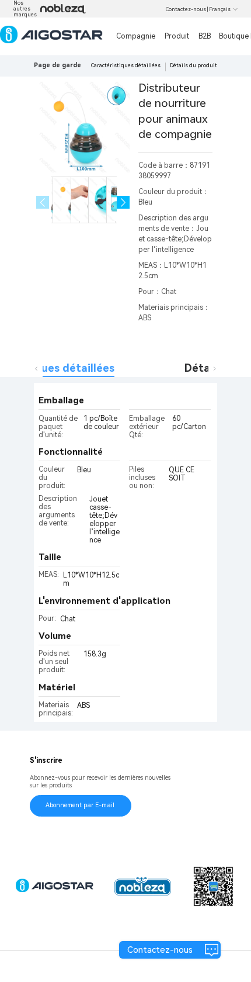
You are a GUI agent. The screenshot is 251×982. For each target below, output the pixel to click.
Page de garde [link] (57, 65)
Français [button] (220, 9)
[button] (123, 202)
